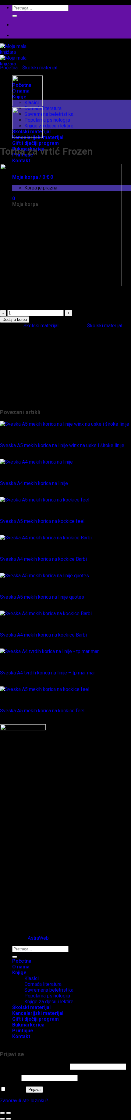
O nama (21, 967)
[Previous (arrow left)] (2, 1119)
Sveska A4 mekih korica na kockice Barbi (43, 559)
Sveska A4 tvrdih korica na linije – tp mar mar (47, 673)
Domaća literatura (43, 108)
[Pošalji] (14, 16)
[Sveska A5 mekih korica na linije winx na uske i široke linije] (64, 424)
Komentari (23, 910)
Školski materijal (39, 68)
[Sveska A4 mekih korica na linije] (36, 462)
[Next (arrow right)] (8, 1119)
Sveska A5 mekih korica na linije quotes (42, 597)
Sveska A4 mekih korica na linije (34, 483)
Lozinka (10, 1078)
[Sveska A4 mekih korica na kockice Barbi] (46, 538)
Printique (21, 394)
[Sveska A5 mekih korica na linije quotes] (44, 575)
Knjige (18, 359)
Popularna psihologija (47, 120)
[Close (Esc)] (2, 1113)
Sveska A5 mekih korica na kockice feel (42, 521)
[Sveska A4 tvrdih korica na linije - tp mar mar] (49, 651)
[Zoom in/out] (8, 1113)
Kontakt (21, 160)
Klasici (31, 371)
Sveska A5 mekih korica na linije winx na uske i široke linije (62, 445)
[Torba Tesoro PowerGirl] (27, 104)
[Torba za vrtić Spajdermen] (27, 136)
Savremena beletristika (48, 114)
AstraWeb (38, 938)
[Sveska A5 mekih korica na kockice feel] (44, 500)
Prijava (34, 1089)
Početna (9, 68)
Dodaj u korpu (14, 319)
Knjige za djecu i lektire (48, 126)
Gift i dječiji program (35, 143)
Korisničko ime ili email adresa (34, 1066)
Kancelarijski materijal (35, 354)
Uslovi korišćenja (30, 916)
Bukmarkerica (26, 342)
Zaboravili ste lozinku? (24, 1100)
